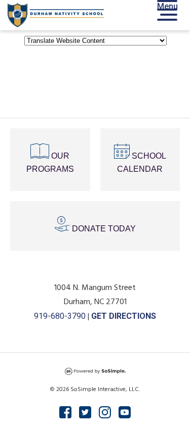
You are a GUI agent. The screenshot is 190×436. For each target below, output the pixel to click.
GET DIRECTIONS (123, 316)
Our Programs (50, 162)
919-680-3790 (60, 316)
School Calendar (141, 162)
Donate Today (103, 228)
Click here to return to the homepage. (95, 80)
